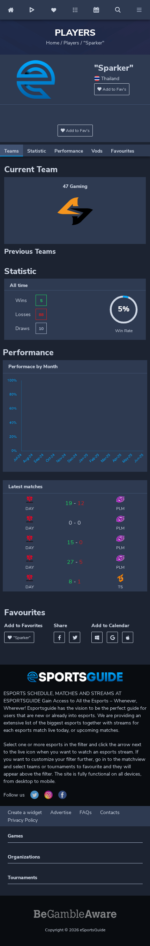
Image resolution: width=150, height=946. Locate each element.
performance (68, 151)
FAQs (86, 812)
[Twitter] (74, 637)
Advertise (60, 812)
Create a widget (25, 812)
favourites (122, 151)
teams (11, 151)
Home (52, 43)
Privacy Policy (23, 820)
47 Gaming (75, 186)
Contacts (110, 812)
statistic (36, 151)
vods (97, 151)
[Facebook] (59, 637)
